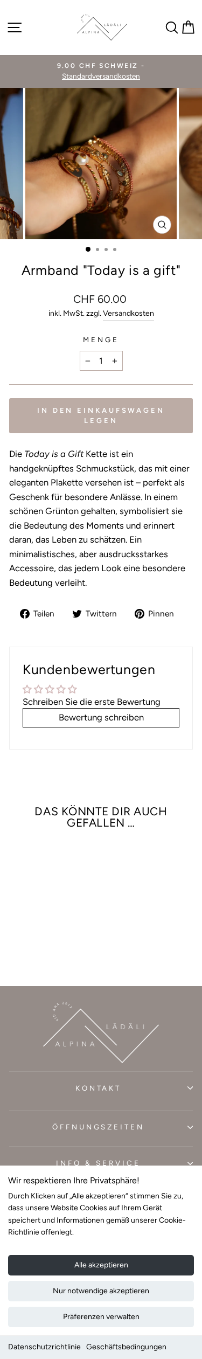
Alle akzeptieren (101, 1265)
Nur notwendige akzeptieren (101, 1290)
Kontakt (98, 1088)
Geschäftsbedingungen (126, 1346)
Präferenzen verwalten (101, 1316)
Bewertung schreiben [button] (101, 717)
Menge (101, 339)
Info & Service (98, 1163)
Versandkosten (128, 313)
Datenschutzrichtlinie (44, 1346)
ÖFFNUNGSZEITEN (98, 1126)
